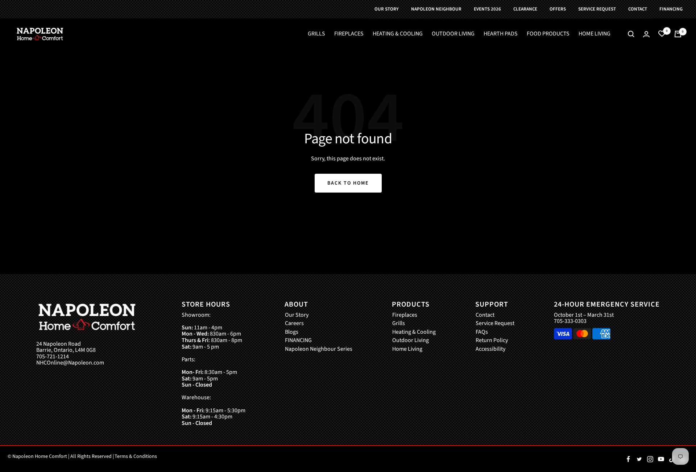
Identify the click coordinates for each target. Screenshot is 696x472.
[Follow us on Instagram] (650, 459)
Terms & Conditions (136, 456)
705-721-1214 (52, 357)
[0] (662, 34)
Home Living (407, 349)
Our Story (296, 315)
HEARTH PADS (501, 34)
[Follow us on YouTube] (660, 459)
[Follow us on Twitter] (639, 459)
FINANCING (298, 340)
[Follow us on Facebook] (628, 459)
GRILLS (316, 34)
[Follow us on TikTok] (671, 459)
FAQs (482, 332)
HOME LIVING (594, 34)
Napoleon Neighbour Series (318, 349)
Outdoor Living (410, 340)
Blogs (291, 332)
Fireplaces (404, 315)
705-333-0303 (570, 321)
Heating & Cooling (414, 332)
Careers (294, 323)
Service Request (495, 323)
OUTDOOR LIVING (453, 34)
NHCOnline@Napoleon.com (70, 363)
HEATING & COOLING (398, 34)
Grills (398, 323)
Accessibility (490, 349)
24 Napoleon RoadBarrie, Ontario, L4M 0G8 (66, 347)
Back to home (348, 183)
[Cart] (678, 34)
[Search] (631, 34)
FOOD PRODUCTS (548, 34)
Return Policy (492, 340)
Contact (485, 315)
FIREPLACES (349, 34)
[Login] (646, 34)
